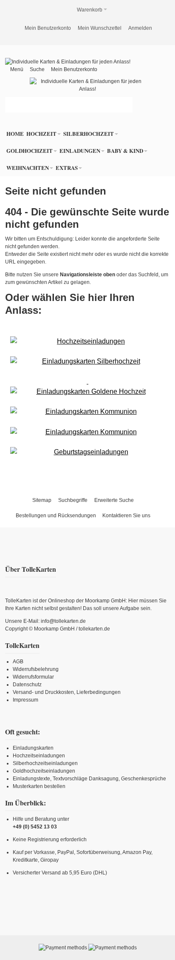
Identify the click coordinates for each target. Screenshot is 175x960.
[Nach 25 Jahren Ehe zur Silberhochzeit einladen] (87, 361)
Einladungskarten (33, 748)
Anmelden (140, 28)
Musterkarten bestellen (39, 786)
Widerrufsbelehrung (36, 669)
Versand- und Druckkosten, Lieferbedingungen (67, 692)
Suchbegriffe (73, 500)
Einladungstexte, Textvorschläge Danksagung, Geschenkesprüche (89, 779)
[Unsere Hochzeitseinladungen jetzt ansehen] (87, 341)
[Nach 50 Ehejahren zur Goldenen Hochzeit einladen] (87, 386)
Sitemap (41, 500)
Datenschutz (27, 685)
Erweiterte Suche (114, 500)
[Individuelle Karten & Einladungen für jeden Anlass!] (67, 62)
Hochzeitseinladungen (39, 756)
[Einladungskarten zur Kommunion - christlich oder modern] (87, 412)
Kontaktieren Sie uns (126, 516)
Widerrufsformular (33, 677)
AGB (18, 662)
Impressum (25, 700)
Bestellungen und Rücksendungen (56, 516)
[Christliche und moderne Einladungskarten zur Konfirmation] (87, 432)
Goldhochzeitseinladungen (44, 771)
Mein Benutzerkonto (48, 28)
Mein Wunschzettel (99, 28)
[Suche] (125, 104)
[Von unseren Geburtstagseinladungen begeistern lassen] (87, 452)
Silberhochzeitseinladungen (45, 763)
